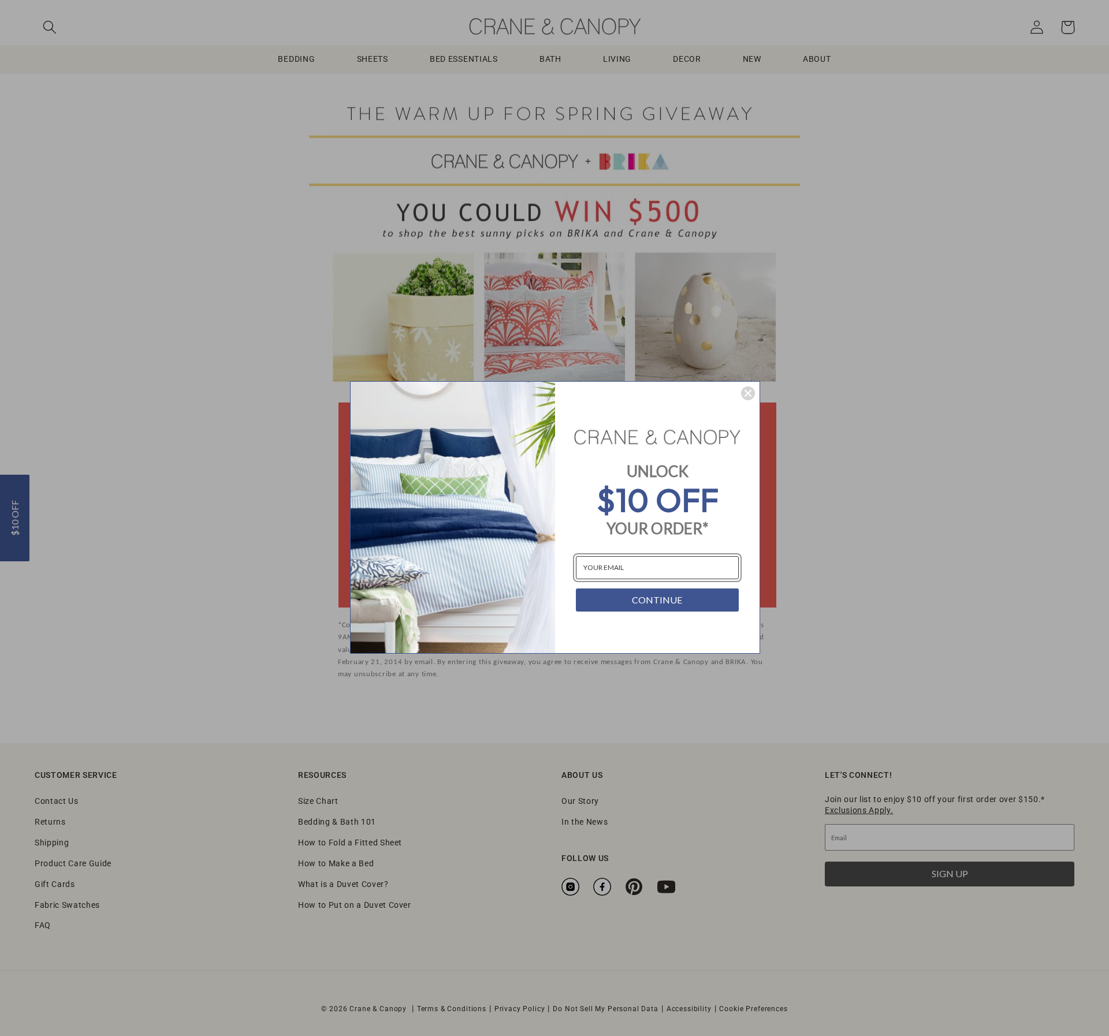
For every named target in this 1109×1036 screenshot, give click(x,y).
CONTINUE (657, 599)
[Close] (748, 393)
